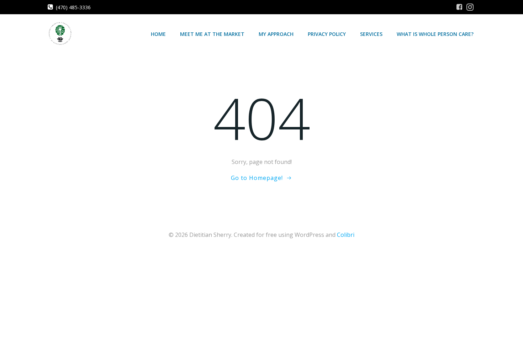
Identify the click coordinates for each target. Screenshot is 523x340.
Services (371, 34)
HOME (158, 34)
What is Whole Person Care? (435, 34)
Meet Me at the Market (212, 34)
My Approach (276, 34)
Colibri (345, 235)
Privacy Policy (327, 34)
